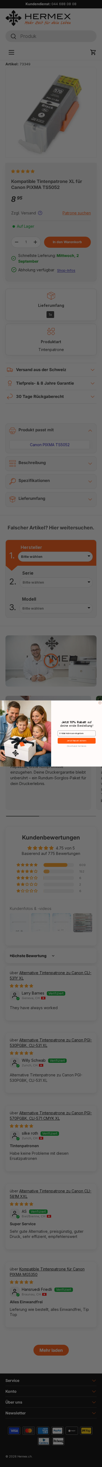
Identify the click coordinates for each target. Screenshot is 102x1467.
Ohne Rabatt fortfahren (76, 746)
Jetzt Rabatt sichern (76, 740)
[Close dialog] (99, 702)
